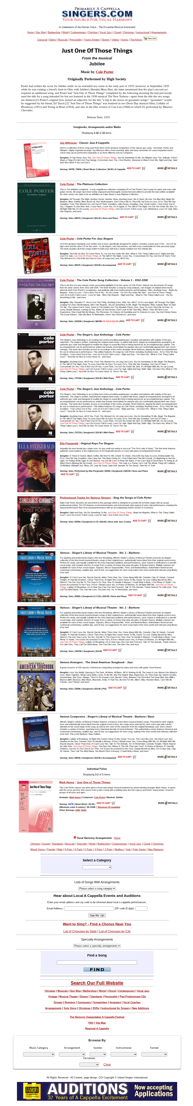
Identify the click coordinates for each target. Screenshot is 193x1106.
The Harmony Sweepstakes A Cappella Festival (97, 1017)
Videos (115, 39)
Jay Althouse (68, 142)
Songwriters (100, 1002)
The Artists (136, 39)
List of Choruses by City (115, 931)
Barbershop (54, 32)
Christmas (128, 32)
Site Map (101, 1022)
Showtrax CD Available (109, 807)
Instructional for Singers (115, 1008)
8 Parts (69, 849)
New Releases (156, 849)
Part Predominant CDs (133, 996)
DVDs (96, 1008)
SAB (77, 810)
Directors (70, 1002)
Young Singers (92, 39)
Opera (52, 39)
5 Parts (89, 849)
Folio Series (139, 849)
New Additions (140, 1008)
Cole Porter (104, 72)
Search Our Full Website (97, 982)
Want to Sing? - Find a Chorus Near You (97, 924)
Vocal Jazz (106, 32)
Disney (106, 39)
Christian (93, 32)
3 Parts (99, 849)
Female (51, 849)
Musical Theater (68, 996)
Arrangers (115, 1002)
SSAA (84, 810)
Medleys (119, 849)
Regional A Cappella (97, 1028)
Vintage (52, 996)
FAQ (90, 1022)
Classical (42, 39)
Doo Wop (41, 32)
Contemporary (78, 32)
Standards (57, 843)
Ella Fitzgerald (69, 443)
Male (60, 849)
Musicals (63, 39)
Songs (124, 39)
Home (30, 32)
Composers (84, 1002)
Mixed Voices (37, 849)
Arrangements (159, 32)
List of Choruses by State (80, 931)
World (65, 32)
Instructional (142, 32)
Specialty (82, 843)
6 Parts (79, 849)
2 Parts (109, 849)
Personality (76, 39)
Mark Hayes (66, 782)
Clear (107, 1064)
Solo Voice (70, 1008)
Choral (117, 32)
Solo (128, 849)
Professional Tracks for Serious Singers (85, 497)
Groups (58, 1002)
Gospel (46, 843)
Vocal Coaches (131, 1002)
